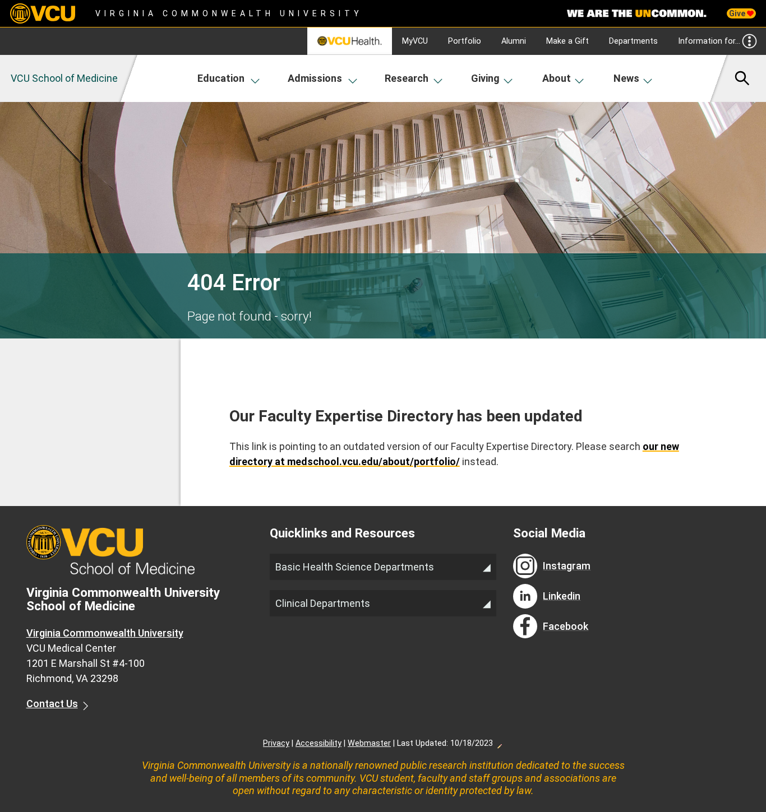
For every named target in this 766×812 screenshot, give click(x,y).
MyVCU (415, 41)
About (556, 78)
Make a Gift (567, 41)
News (626, 78)
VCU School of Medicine (64, 78)
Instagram (566, 566)
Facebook (565, 626)
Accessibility (319, 743)
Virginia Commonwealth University (229, 13)
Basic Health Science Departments (354, 567)
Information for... (709, 41)
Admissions (315, 78)
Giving (485, 78)
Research (406, 78)
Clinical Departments (322, 603)
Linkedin (561, 596)
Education (220, 78)
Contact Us (52, 703)
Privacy (276, 743)
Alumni (513, 41)
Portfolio (464, 41)
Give (738, 13)
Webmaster (369, 743)
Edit (499, 743)
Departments (633, 41)
